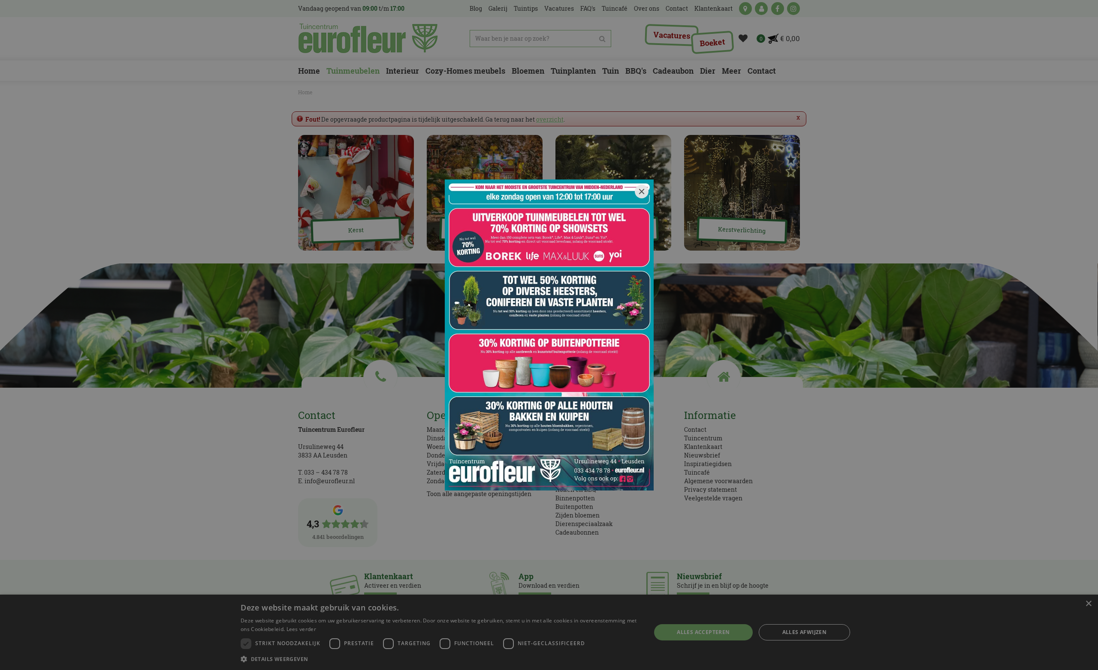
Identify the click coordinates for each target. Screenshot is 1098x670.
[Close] (642, 191)
